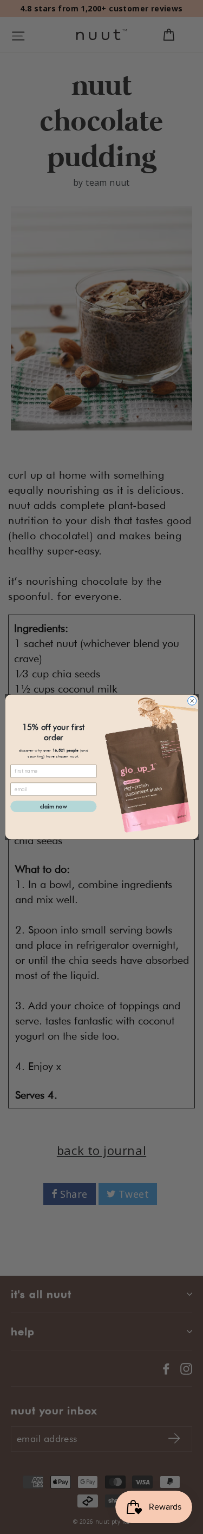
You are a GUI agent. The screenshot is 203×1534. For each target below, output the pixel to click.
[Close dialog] (191, 700)
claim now (53, 806)
